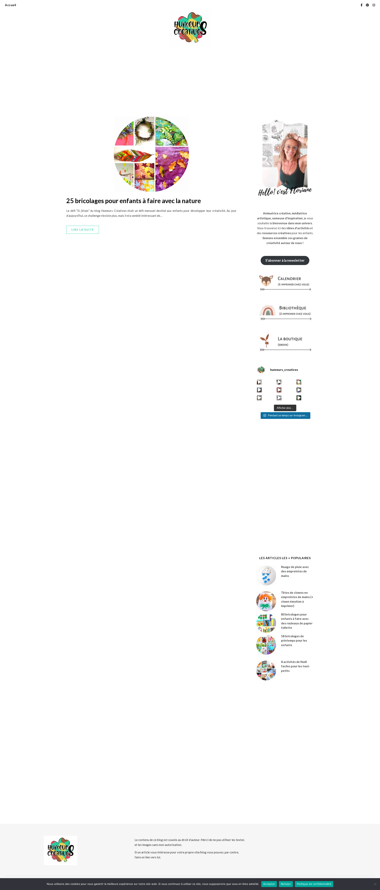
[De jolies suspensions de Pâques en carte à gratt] (279, 382)
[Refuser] (375, 884)
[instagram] (373, 5)
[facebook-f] (362, 5)
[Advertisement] (190, 79)
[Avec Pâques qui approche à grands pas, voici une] (298, 382)
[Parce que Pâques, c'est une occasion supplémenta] (259, 382)
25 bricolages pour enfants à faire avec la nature (133, 201)
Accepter (269, 883)
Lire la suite (82, 229)
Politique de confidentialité (314, 883)
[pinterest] (368, 5)
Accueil (10, 5)
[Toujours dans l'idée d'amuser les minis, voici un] (279, 389)
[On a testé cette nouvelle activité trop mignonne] (298, 389)
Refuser (286, 883)
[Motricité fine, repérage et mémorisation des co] (259, 389)
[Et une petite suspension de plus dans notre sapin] (298, 397)
